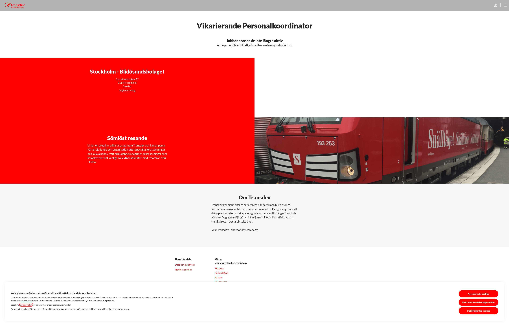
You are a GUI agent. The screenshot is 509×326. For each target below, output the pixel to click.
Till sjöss (219, 268)
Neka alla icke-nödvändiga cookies (478, 302)
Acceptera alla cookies (478, 293)
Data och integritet (185, 264)
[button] (495, 5)
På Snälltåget (221, 272)
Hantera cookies (183, 269)
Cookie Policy (26, 304)
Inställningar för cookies (478, 310)
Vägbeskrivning (127, 90)
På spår (218, 277)
